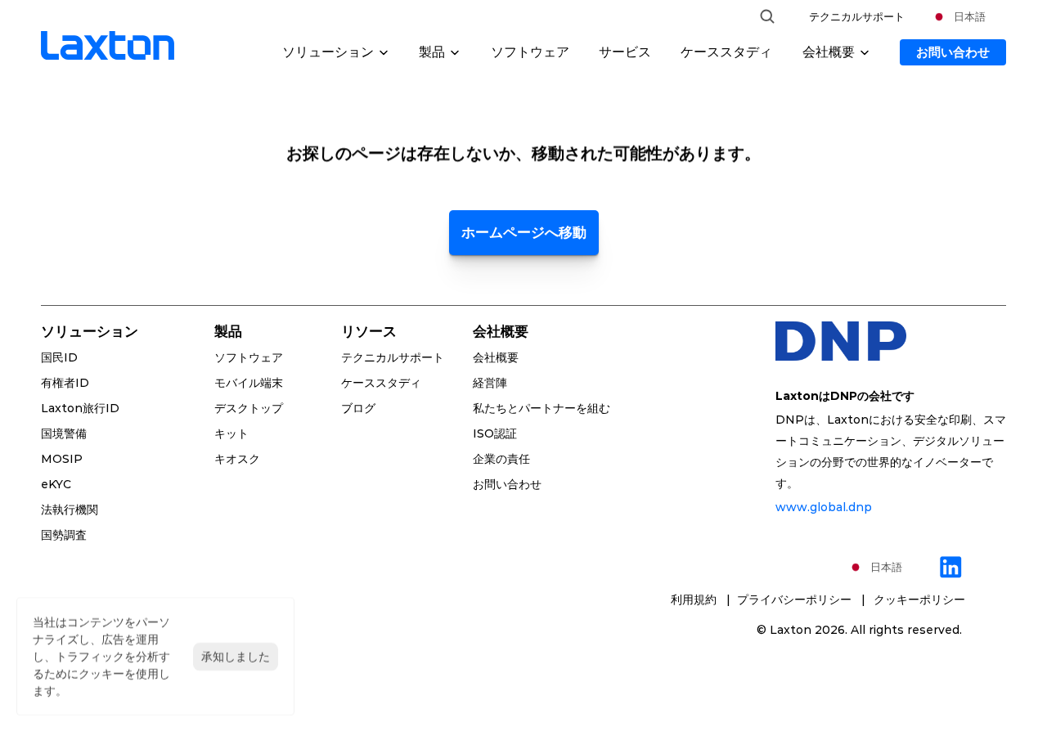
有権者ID (65, 382)
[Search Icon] (767, 16)
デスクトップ (248, 408)
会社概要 (496, 357)
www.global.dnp (823, 507)
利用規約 (695, 599)
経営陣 (490, 382)
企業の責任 (501, 458)
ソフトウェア (530, 52)
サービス (625, 52)
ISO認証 (495, 433)
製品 (228, 331)
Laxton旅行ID (80, 408)
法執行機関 (69, 509)
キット (231, 433)
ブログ (358, 408)
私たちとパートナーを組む (541, 408)
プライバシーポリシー (797, 599)
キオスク (237, 458)
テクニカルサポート (857, 16)
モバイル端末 (248, 382)
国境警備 (64, 433)
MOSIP (62, 458)
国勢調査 (64, 535)
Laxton (790, 629)
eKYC (56, 484)
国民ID (59, 357)
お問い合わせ (507, 484)
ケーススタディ (726, 52)
